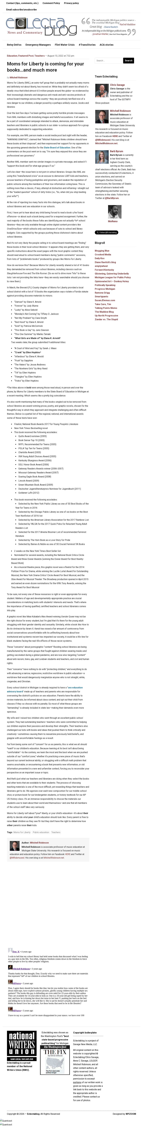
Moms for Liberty (21, 832)
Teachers (39, 55)
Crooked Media (103, 254)
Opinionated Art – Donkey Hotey (112, 281)
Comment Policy (51, 3)
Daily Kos (99, 258)
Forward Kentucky (104, 270)
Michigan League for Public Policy (113, 277)
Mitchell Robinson (19, 77)
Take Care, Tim (103, 304)
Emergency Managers (38, 44)
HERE (67, 854)
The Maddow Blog (104, 312)
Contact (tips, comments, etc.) (22, 3)
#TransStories (87, 44)
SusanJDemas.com (105, 300)
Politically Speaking (105, 285)
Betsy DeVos (14, 44)
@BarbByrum (112, 198)
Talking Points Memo (106, 308)
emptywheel (101, 266)
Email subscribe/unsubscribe (21, 9)
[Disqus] (48, 905)
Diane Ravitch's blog (105, 262)
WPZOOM (131, 1114)
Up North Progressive (106, 315)
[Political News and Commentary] (41, 26)
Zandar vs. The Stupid (106, 319)
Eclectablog (33, 1114)
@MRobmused (17, 857)
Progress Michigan (105, 289)
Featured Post (26, 55)
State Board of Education (57, 147)
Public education (41, 832)
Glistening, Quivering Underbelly (112, 273)
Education (12, 55)
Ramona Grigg (102, 292)
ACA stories (106, 44)
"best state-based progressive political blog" (55, 1040)
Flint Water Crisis (65, 44)
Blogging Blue (102, 250)
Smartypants (101, 296)
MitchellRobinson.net (53, 857)
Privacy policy (71, 3)
